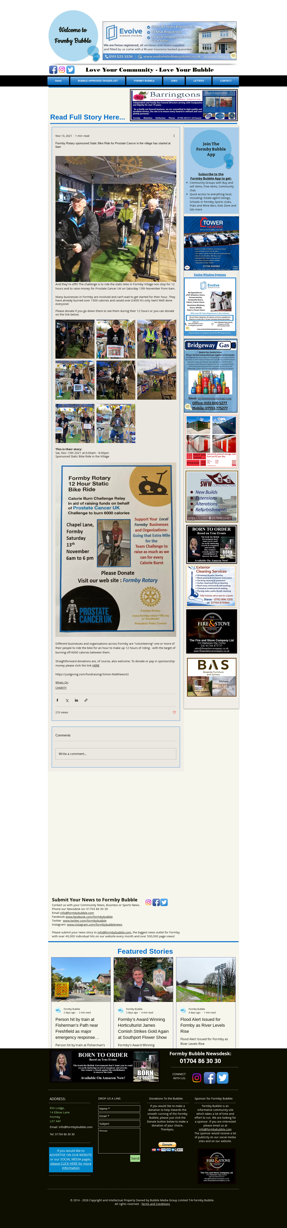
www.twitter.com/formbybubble (84, 920)
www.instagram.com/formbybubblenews (94, 924)
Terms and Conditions (155, 1204)
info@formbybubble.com (77, 913)
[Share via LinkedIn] (76, 700)
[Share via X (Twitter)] (67, 700)
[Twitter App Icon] (70, 70)
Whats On (61, 682)
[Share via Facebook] (57, 700)
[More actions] (174, 135)
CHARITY (61, 688)
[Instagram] (62, 70)
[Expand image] (74, 339)
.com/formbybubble (99, 917)
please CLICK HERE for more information (70, 1165)
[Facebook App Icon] (53, 70)
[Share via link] (86, 700)
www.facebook (76, 917)
